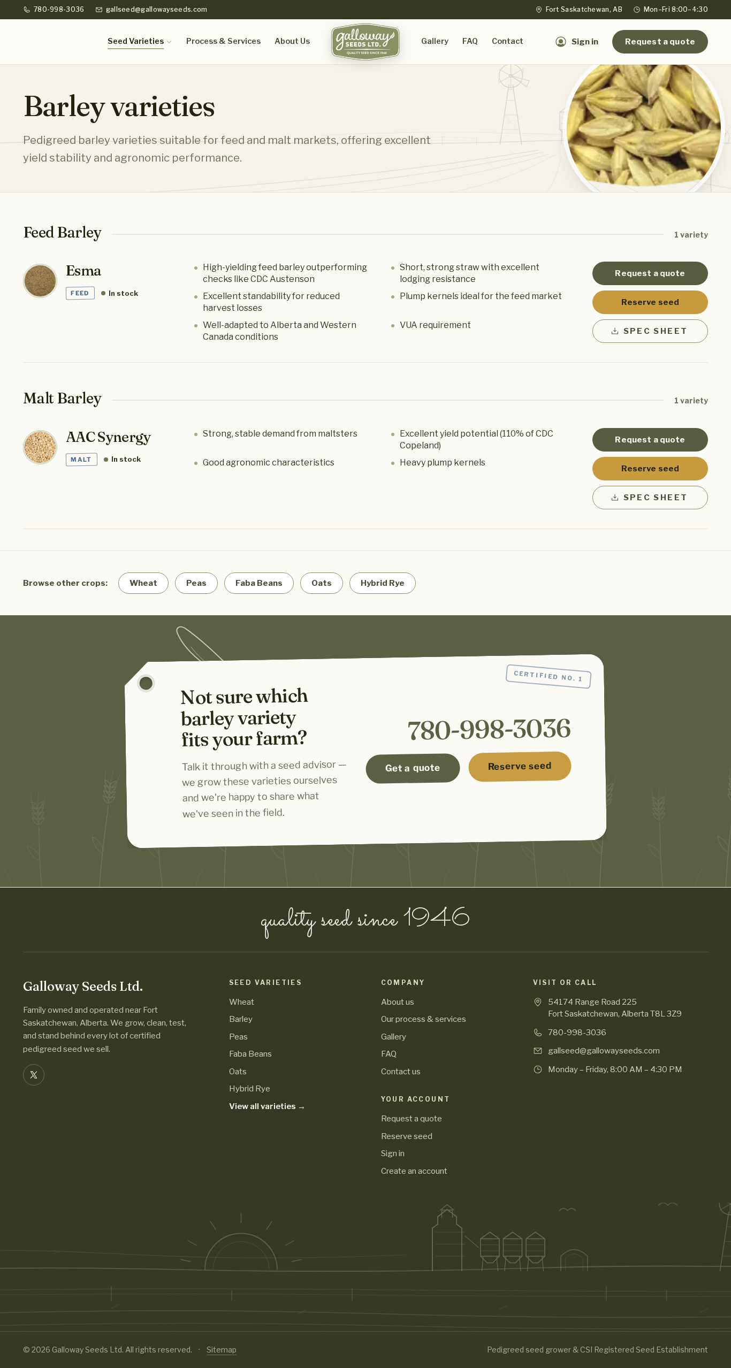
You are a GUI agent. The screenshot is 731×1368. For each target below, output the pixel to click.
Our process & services (423, 1019)
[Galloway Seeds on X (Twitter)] (33, 1075)
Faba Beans (259, 583)
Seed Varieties (136, 41)
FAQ (470, 41)
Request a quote (660, 42)
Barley (241, 1019)
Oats (321, 583)
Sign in (393, 1153)
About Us (292, 41)
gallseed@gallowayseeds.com (157, 9)
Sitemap (222, 1349)
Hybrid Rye (383, 583)
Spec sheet (655, 331)
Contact (507, 41)
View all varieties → (267, 1106)
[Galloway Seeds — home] (365, 41)
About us (397, 1002)
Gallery (434, 41)
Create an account (414, 1171)
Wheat (143, 583)
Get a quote (412, 768)
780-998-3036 (59, 9)
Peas (196, 583)
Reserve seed (650, 302)
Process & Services (223, 41)
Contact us (401, 1071)
